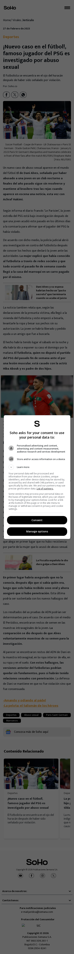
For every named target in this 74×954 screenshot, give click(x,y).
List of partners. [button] (45, 488)
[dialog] (37, 477)
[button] (37, 467)
